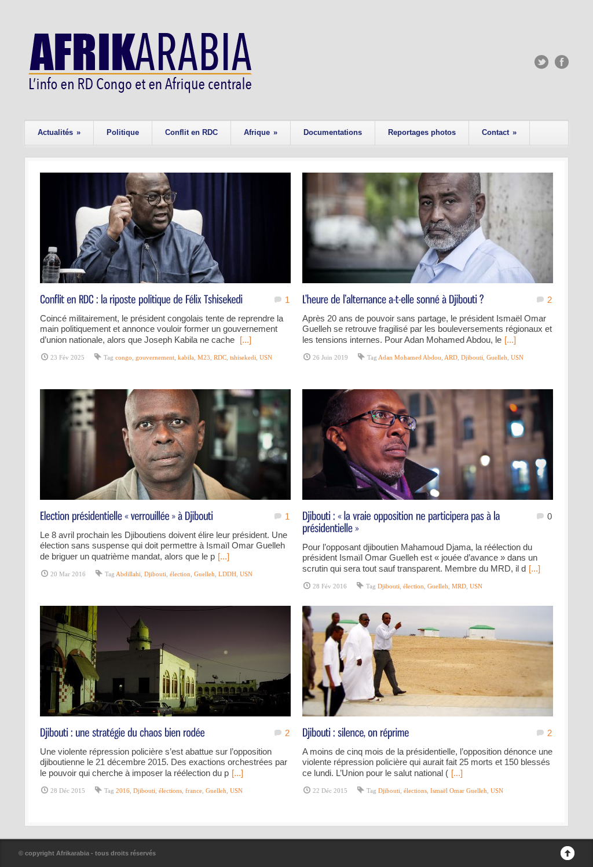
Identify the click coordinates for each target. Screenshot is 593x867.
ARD (450, 357)
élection (180, 573)
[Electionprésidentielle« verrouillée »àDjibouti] (126, 515)
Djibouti (472, 357)
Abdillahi (128, 573)
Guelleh (496, 357)
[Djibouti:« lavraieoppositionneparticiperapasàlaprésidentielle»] (402, 521)
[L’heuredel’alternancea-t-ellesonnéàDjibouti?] (393, 298)
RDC (220, 357)
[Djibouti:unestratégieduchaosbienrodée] (122, 732)
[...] (245, 340)
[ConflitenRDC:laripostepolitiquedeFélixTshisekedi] (141, 298)
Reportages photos (422, 132)
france (193, 790)
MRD (459, 586)
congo (123, 357)
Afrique (260, 132)
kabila (186, 357)
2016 (123, 790)
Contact (499, 132)
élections (170, 790)
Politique (123, 132)
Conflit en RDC (191, 132)
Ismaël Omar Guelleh (458, 790)
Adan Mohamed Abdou (409, 357)
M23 (203, 357)
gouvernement (155, 357)
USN (265, 357)
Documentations (332, 132)
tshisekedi (243, 357)
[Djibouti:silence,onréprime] (355, 732)
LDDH (227, 573)
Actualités (59, 132)
